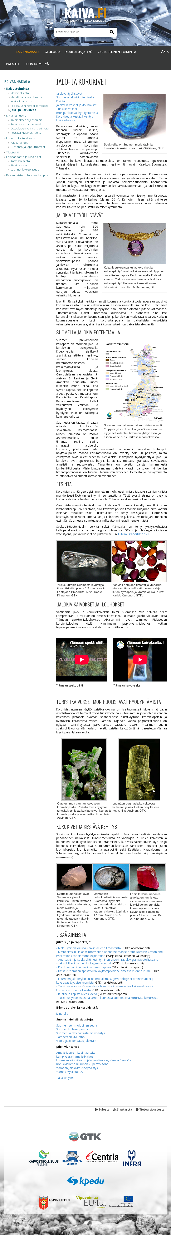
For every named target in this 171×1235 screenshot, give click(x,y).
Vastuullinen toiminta (117, 52)
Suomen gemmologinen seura (76, 1025)
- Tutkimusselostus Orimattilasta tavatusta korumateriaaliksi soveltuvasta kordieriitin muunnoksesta (104, 988)
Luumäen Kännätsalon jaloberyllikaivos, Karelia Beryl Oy (93, 1060)
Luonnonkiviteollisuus (20, 138)
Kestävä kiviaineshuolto (25, 132)
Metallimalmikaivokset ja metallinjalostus (26, 99)
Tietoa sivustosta (152, 1109)
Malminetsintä (19, 93)
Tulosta (103, 1109)
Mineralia (62, 1013)
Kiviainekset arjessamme (26, 120)
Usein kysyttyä (37, 64)
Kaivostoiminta (17, 88)
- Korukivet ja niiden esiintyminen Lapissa (83, 967)
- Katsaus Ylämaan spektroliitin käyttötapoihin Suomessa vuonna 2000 (103, 971)
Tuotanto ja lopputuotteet (27, 147)
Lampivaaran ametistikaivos (74, 1056)
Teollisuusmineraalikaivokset (29, 106)
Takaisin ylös (65, 1078)
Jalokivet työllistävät (69, 93)
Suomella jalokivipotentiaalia (75, 97)
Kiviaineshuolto (16, 115)
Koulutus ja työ (79, 52)
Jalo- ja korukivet (23, 110)
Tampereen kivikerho (70, 1037)
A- (168, 52)
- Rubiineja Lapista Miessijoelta (76, 994)
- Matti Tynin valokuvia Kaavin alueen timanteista (88, 948)
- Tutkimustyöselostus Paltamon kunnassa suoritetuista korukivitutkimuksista (107, 998)
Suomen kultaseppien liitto (73, 1029)
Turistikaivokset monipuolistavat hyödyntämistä (77, 110)
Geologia (52, 52)
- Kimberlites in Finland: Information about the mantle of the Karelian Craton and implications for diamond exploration (109, 954)
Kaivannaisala (28, 52)
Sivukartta (124, 1109)
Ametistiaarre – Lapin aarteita (75, 1052)
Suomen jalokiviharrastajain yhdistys (80, 1033)
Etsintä (60, 101)
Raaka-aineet (19, 142)
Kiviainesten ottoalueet (25, 124)
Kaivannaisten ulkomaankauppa (27, 175)
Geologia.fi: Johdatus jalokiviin (76, 1041)
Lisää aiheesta (65, 120)
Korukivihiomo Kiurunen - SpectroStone (82, 1064)
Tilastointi (12, 152)
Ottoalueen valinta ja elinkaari (30, 128)
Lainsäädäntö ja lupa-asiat (23, 157)
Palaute (13, 64)
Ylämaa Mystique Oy (69, 1072)
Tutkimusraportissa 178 (133, 534)
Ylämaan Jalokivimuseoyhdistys (77, 1068)
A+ (163, 51)
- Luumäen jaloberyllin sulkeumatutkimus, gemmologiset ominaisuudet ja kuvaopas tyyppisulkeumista (105, 980)
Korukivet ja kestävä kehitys (74, 116)
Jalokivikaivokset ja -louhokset (76, 105)
